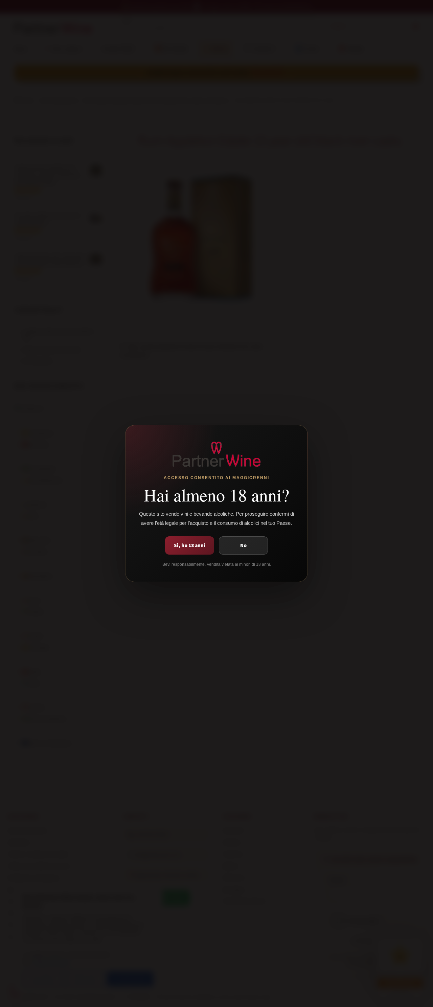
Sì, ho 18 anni (189, 545)
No (243, 545)
